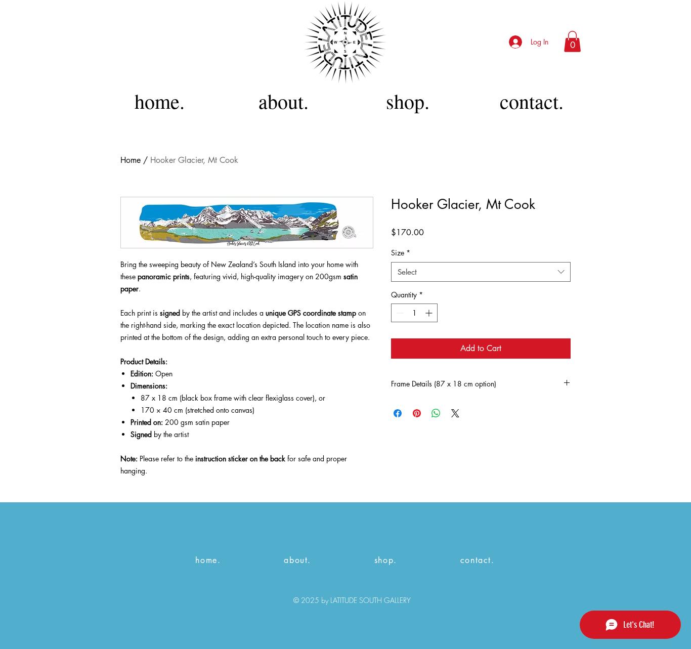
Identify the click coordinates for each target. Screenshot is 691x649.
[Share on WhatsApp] (436, 413)
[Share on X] (455, 413)
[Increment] (429, 313)
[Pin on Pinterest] (417, 413)
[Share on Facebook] (398, 413)
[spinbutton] (414, 313)
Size (400, 252)
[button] (572, 41)
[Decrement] (399, 313)
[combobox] (481, 272)
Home (130, 160)
